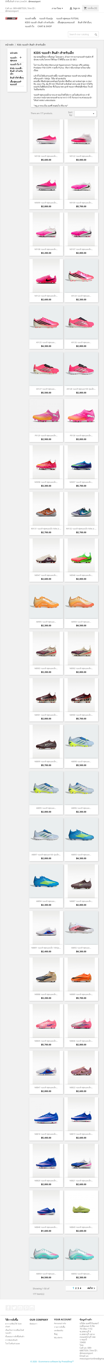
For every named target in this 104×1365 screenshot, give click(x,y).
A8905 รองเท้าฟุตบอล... (46, 621)
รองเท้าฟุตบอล (13, 59)
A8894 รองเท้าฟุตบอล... (46, 901)
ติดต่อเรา (33, 1323)
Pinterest (26, 1308)
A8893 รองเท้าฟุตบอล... (81, 854)
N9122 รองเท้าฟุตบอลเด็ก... (81, 156)
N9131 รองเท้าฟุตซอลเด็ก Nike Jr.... (46, 528)
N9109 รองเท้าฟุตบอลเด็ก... (81, 202)
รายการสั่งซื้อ (59, 1327)
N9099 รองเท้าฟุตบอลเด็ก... (46, 202)
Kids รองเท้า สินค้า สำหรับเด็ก (39, 22)
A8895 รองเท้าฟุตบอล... (46, 808)
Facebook (8, 1308)
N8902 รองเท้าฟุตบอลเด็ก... (81, 668)
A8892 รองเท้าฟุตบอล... (81, 947)
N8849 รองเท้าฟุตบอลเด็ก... (81, 1227)
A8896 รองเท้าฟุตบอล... (81, 808)
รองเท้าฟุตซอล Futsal (67, 18)
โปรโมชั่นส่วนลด (12, 1343)
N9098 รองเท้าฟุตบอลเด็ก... (46, 482)
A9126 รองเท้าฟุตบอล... (81, 342)
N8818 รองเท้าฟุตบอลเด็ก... (46, 1134)
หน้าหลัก (14, 53)
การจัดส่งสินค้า (11, 1340)
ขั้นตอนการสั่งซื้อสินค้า (14, 1336)
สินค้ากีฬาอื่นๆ (85, 22)
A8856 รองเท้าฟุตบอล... (81, 1273)
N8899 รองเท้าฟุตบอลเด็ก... (46, 761)
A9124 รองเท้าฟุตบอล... (81, 295)
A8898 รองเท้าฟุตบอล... (81, 761)
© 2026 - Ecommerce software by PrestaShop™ (52, 1361)
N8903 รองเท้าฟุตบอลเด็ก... (46, 668)
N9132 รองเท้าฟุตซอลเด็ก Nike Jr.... (81, 528)
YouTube (20, 1308)
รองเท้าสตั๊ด (30, 18)
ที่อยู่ (55, 1334)
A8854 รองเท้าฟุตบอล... (46, 1273)
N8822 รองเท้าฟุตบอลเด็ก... (81, 1087)
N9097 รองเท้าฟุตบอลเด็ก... (81, 482)
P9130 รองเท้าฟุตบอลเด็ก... (81, 435)
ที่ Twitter (14, 1308)
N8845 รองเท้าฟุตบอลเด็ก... (46, 1041)
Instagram (32, 1308)
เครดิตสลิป (58, 1330)
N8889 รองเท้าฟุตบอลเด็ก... (81, 994)
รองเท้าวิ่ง (29, 26)
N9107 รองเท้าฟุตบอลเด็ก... (81, 249)
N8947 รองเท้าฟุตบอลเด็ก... (46, 575)
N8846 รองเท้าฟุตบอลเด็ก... (81, 1041)
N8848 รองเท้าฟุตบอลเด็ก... (46, 1227)
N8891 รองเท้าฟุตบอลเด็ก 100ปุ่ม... (46, 947)
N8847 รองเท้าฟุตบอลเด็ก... (46, 1087)
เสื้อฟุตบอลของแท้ (66, 22)
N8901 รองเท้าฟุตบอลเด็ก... (46, 715)
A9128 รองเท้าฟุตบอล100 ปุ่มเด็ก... (81, 389)
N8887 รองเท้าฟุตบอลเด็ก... (81, 901)
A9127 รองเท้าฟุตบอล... (46, 389)
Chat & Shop (45, 26)
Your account (62, 1319)
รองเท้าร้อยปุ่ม (46, 18)
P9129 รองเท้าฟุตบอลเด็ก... (46, 435)
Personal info (60, 1323)
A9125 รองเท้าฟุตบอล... (46, 342)
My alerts (58, 1337)
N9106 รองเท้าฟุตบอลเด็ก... (46, 156)
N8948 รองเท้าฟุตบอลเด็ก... (81, 575)
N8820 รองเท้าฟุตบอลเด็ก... (46, 1180)
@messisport (34, 1)
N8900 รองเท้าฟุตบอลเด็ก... (81, 715)
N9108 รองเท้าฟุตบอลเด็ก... (46, 249)
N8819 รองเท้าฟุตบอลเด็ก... (81, 1134)
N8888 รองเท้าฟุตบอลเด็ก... (46, 994)
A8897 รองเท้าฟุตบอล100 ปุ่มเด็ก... (46, 854)
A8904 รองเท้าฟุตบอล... (81, 621)
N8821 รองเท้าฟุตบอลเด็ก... (81, 1180)
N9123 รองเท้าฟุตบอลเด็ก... (46, 295)
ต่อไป (91, 1288)
